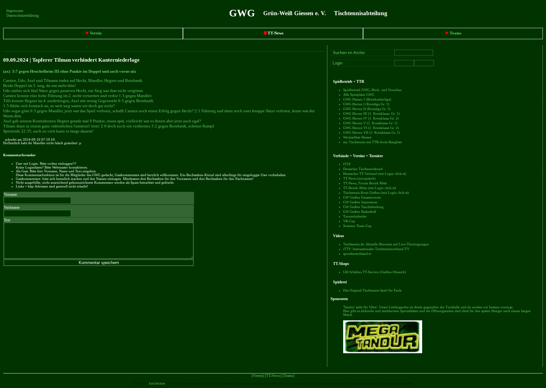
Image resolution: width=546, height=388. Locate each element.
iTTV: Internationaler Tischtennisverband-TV (376, 249)
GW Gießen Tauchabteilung (363, 207)
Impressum (14, 11)
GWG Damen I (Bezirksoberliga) (367, 99)
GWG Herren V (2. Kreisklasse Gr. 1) (370, 123)
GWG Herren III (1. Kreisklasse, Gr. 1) (371, 113)
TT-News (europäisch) (359, 178)
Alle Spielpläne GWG (358, 94)
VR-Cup (349, 221)
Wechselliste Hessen (357, 137)
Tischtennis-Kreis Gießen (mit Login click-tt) (376, 192)
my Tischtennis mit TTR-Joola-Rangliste (372, 142)
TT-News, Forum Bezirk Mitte (365, 183)
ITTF (347, 164)
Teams (455, 33)
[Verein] (258, 375)
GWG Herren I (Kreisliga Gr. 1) (366, 104)
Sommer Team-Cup (357, 226)
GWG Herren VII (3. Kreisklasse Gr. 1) (371, 132)
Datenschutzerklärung (22, 15)
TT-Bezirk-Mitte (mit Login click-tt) (369, 188)
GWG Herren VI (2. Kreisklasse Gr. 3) (371, 128)
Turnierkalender (355, 216)
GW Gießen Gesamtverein (362, 197)
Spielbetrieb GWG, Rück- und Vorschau (372, 90)
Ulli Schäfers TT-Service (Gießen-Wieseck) (374, 272)
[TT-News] (273, 375)
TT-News (275, 33)
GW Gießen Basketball (359, 211)
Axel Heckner (157, 383)
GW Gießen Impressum (360, 202)
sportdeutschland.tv (357, 254)
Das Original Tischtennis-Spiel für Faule (372, 290)
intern (541, 13)
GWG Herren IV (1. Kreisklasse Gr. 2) (371, 118)
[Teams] (288, 375)
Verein (95, 33)
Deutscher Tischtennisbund (363, 169)
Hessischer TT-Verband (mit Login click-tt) (374, 174)
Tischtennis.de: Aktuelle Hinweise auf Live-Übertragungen (386, 244)
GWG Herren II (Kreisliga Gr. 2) (367, 109)
